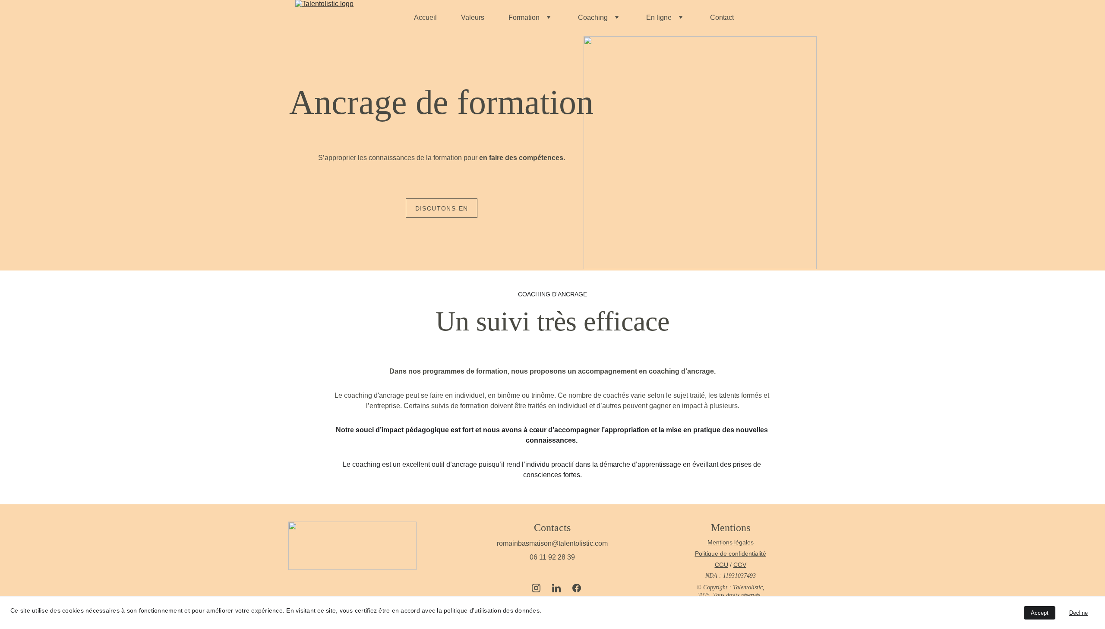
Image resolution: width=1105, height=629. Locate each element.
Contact (722, 17)
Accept (1039, 613)
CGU (721, 564)
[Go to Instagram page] (540, 588)
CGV (739, 564)
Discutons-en (441, 208)
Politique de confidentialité (730, 553)
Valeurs (472, 17)
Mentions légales (730, 542)
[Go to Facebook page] (576, 588)
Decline (1078, 613)
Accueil (425, 17)
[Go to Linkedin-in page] (560, 588)
